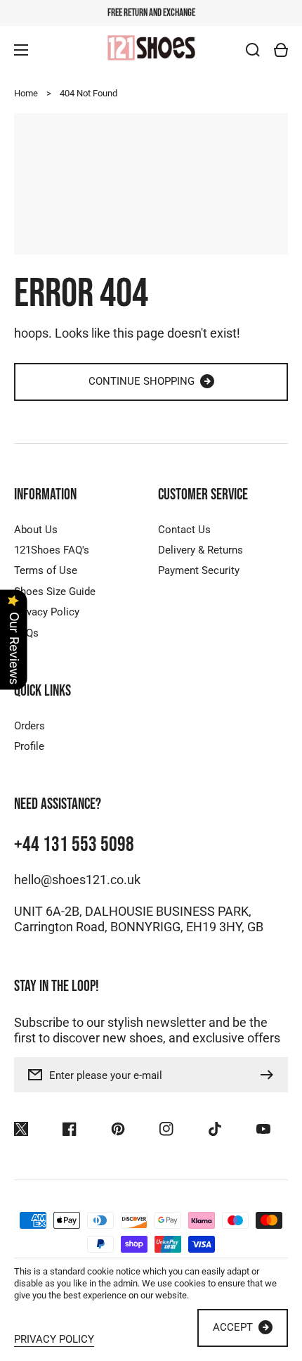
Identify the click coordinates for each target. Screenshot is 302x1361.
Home (26, 93)
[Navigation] (21, 50)
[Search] (253, 50)
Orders (29, 726)
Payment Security (198, 570)
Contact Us (184, 529)
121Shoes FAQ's (51, 550)
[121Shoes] (151, 49)
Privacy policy (54, 1340)
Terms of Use (45, 570)
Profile (29, 746)
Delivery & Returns (200, 550)
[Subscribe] (270, 1074)
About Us (36, 529)
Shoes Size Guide (55, 591)
